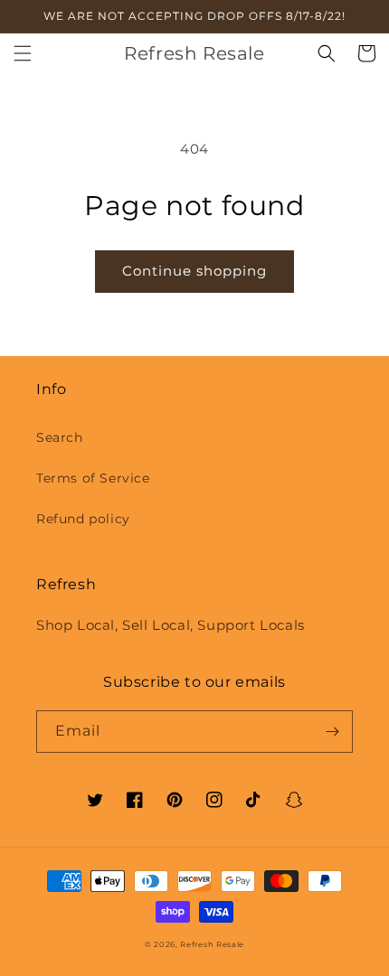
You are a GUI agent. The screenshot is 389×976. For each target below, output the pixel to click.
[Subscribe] (332, 731)
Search (59, 437)
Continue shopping (194, 270)
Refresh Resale (212, 944)
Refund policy (83, 519)
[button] (23, 53)
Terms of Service (93, 478)
